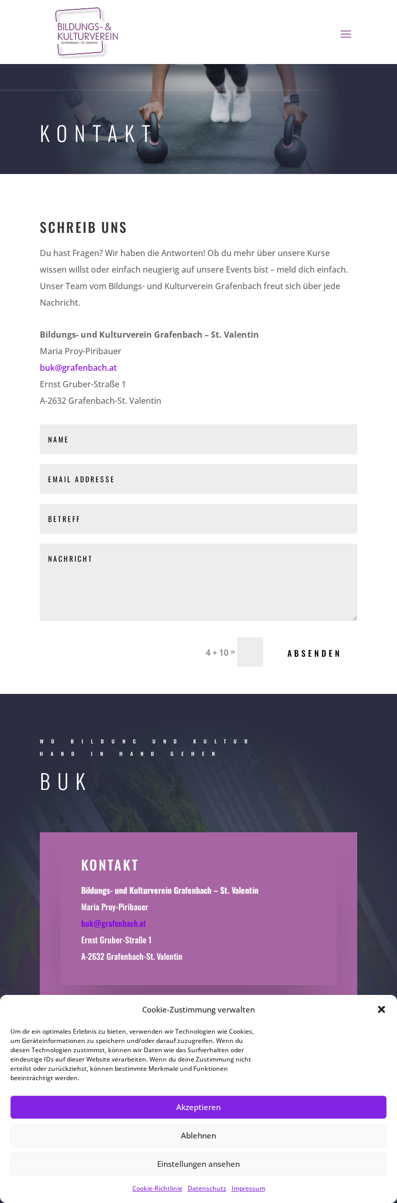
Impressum (248, 1188)
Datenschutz (207, 1188)
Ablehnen (198, 1135)
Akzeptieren (198, 1107)
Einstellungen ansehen (198, 1164)
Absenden (314, 653)
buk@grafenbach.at (78, 367)
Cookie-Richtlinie (157, 1188)
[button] (381, 1009)
